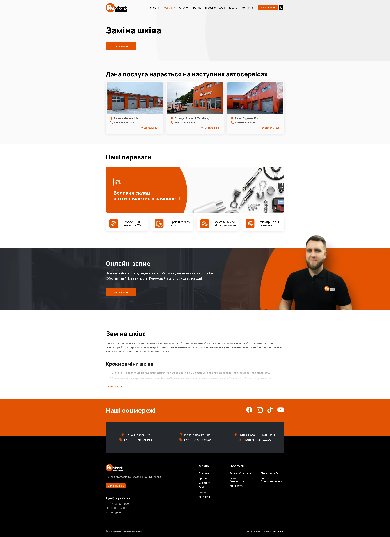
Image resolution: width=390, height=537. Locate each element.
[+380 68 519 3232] (181, 440)
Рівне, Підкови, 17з (246, 118)
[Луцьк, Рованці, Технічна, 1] (236, 435)
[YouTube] (280, 410)
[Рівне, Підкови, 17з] (123, 435)
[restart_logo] (116, 7)
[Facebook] (249, 410)
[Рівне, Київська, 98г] (181, 435)
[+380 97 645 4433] (240, 440)
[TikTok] (270, 410)
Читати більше (114, 386)
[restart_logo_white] (148, 467)
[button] (283, 7)
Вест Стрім (278, 531)
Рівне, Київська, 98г (126, 118)
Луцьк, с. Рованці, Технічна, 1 (192, 118)
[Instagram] (260, 410)
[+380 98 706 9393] (121, 440)
